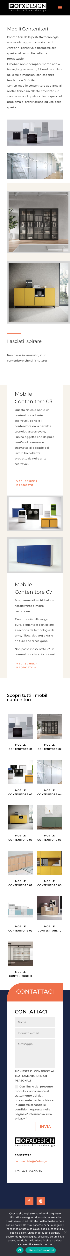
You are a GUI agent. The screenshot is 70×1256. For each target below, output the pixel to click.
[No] (65, 1232)
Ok (20, 1250)
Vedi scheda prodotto (27, 483)
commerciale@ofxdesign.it (32, 1161)
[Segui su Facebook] (29, 1201)
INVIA (45, 1126)
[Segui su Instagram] (41, 1201)
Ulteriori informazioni (40, 1250)
